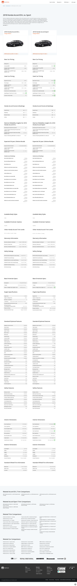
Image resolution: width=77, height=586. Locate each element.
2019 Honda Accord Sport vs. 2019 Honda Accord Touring (28, 505)
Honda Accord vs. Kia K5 (25, 545)
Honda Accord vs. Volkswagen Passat (46, 553)
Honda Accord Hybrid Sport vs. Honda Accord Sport (48, 517)
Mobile (26, 571)
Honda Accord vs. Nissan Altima (9, 545)
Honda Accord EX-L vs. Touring (8, 520)
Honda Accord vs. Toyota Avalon (27, 541)
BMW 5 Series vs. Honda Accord (45, 541)
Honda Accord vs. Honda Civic (8, 543)
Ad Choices (73, 579)
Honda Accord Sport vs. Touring (9, 516)
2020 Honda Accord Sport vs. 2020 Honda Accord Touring (10, 507)
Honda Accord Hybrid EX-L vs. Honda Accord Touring (48, 524)
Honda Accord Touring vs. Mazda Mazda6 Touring (47, 532)
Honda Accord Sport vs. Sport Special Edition (11, 523)
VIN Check (66, 2)
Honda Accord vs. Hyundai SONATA (9, 546)
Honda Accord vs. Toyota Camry (9, 541)
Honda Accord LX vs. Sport (8, 518)
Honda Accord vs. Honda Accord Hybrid (47, 546)
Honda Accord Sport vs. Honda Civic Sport (10, 528)
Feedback (48, 573)
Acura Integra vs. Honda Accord (45, 551)
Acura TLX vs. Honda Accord (8, 548)
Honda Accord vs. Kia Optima (26, 550)
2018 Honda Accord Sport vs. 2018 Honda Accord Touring (47, 505)
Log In (74, 2)
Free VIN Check (28, 570)
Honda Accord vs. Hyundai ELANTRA (27, 551)
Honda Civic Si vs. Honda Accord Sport (10, 526)
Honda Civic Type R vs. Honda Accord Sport (29, 521)
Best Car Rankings (39, 570)
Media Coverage (49, 570)
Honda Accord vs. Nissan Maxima (9, 550)
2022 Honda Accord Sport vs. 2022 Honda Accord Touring (10, 505)
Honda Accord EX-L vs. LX (7, 525)
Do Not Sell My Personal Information (65, 579)
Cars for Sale (52, 2)
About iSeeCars (49, 568)
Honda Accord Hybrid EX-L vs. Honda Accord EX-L (48, 530)
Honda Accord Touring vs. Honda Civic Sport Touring (29, 530)
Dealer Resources (39, 573)
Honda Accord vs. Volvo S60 (45, 543)
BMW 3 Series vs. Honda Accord (27, 546)
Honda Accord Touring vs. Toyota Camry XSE (29, 520)
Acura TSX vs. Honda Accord (45, 548)
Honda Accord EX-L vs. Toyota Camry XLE (28, 523)
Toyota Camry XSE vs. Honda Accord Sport (29, 516)
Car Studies (38, 568)
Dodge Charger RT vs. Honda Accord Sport (47, 519)
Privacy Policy (57, 579)
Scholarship (49, 571)
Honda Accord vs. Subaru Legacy (9, 551)
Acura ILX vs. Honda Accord (44, 545)
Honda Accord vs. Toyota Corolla (9, 553)
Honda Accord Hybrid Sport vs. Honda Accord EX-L (48, 522)
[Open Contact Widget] (75, 584)
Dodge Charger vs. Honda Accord (27, 543)
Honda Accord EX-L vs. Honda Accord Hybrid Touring (29, 527)
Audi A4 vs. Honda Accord (25, 553)
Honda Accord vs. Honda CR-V (26, 548)
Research (59, 2)
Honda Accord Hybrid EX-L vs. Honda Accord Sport (48, 527)
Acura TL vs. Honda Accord (44, 550)
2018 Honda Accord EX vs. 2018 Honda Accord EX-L (48, 495)
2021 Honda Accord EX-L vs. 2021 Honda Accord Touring (11, 495)
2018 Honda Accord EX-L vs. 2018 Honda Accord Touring (29, 495)
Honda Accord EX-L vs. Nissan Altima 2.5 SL (29, 525)
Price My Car (38, 571)
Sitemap (47, 579)
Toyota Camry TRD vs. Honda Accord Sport (11, 521)
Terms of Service (51, 579)
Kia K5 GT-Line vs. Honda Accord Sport (28, 518)
